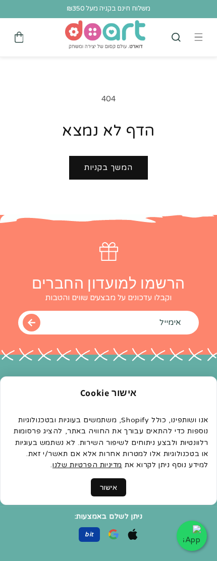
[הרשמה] (31, 322)
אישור (108, 487)
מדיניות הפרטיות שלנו (87, 465)
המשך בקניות (108, 167)
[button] (176, 37)
